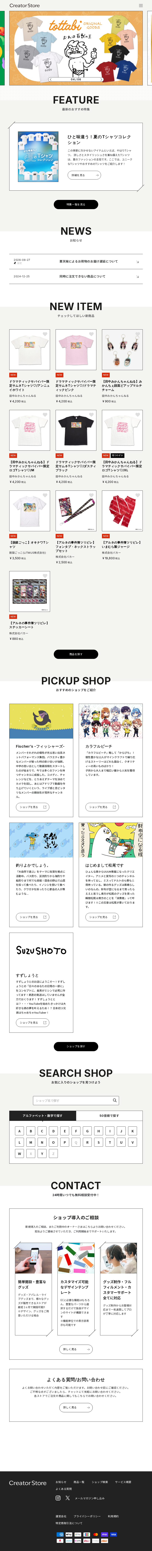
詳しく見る (70, 1349)
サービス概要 (123, 1482)
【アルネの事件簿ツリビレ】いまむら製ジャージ (122, 544)
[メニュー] (141, 5)
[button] (51, 79)
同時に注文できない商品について (83, 276)
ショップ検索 (100, 1482)
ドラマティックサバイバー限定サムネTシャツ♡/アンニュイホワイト (29, 386)
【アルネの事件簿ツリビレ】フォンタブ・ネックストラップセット (76, 547)
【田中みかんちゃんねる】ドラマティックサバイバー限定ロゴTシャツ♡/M (29, 466)
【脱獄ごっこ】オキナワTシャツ (29, 544)
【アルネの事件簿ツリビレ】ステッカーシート (29, 625)
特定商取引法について (69, 1523)
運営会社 (61, 1516)
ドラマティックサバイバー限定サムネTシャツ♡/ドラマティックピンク (76, 386)
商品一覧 (79, 1482)
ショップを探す (76, 1046)
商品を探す (76, 654)
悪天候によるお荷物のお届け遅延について (89, 261)
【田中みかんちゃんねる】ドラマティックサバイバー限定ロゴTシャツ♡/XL (122, 466)
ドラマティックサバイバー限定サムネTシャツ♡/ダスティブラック (76, 466)
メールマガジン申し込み (90, 1498)
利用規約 (113, 1516)
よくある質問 (64, 1488)
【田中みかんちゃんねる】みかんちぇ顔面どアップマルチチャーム (122, 386)
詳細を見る (78, 175)
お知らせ (61, 1482)
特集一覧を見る (76, 204)
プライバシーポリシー (87, 1516)
